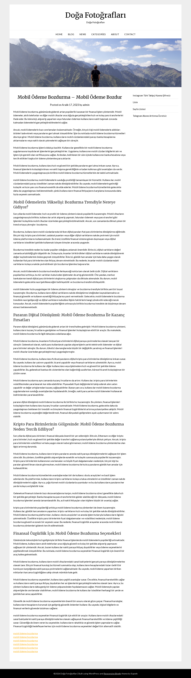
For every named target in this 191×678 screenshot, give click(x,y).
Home (59, 34)
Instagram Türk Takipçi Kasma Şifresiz (151, 95)
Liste (135, 102)
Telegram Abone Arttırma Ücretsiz (150, 115)
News (82, 34)
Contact (130, 34)
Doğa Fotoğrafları (95, 15)
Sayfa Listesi (139, 109)
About (115, 34)
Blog (71, 34)
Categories (98, 34)
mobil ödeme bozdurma (25, 633)
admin (86, 104)
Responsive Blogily (112, 673)
